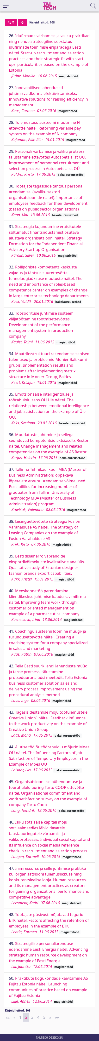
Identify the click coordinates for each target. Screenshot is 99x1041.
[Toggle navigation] (6, 5)
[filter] (11, 22)
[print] (22, 22)
